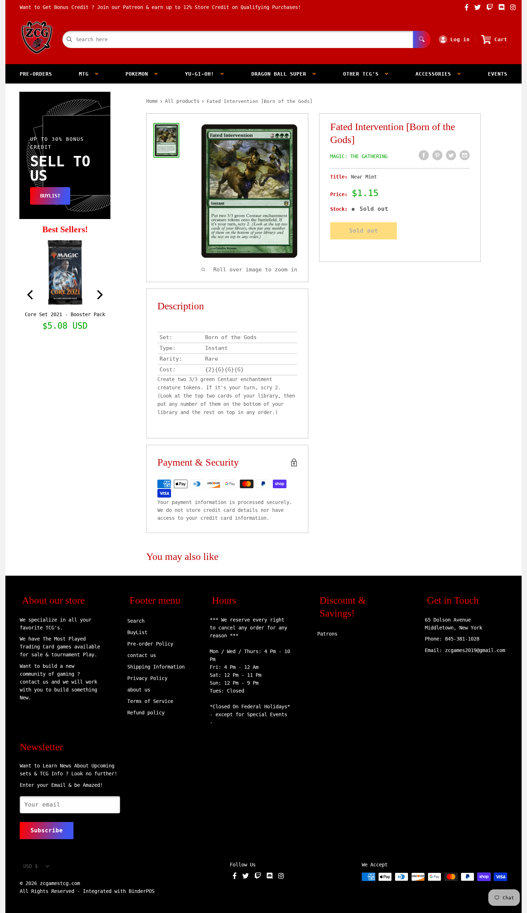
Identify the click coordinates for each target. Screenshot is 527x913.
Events (497, 74)
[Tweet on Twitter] (451, 155)
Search (135, 621)
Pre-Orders (36, 74)
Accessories (436, 74)
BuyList (137, 632)
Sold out (363, 230)
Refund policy (146, 712)
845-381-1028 (462, 639)
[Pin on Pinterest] (437, 155)
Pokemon (140, 74)
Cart (500, 39)
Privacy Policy (147, 678)
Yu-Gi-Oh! (202, 74)
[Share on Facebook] (424, 155)
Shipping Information (156, 667)
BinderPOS (142, 891)
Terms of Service (150, 701)
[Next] (99, 295)
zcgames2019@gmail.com (475, 650)
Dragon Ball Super (282, 74)
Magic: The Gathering (359, 156)
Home (152, 101)
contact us (141, 655)
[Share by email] (465, 155)
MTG (87, 74)
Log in (460, 39)
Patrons (327, 634)
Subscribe (46, 830)
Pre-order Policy (150, 644)
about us (138, 690)
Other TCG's (364, 74)
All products (182, 101)
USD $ (30, 866)
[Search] (421, 39)
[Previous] (31, 295)
